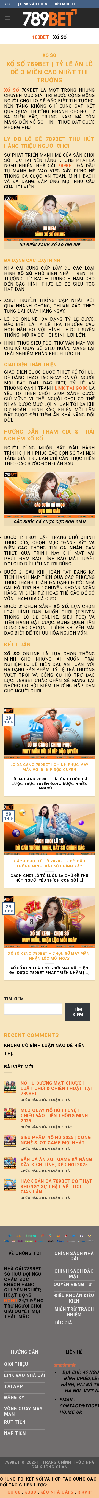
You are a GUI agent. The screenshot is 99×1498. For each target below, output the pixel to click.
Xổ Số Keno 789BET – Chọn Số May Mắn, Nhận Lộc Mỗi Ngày (49, 956)
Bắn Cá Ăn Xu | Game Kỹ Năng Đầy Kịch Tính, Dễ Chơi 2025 (56, 1162)
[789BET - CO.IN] (49, 18)
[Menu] (7, 18)
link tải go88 (71, 388)
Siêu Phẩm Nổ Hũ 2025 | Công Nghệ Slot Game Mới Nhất (56, 1140)
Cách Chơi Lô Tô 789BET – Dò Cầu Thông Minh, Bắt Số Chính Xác (49, 863)
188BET (40, 37)
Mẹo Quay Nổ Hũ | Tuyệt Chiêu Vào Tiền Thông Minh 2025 (54, 1116)
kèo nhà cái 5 (56, 1492)
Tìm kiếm (14, 999)
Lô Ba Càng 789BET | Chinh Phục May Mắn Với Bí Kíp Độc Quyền (49, 767)
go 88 (14, 1492)
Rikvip (85, 1492)
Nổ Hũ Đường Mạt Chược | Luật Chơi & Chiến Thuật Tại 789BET (56, 1088)
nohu (10, 1300)
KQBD (30, 1492)
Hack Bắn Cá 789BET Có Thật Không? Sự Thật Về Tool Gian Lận (57, 1186)
